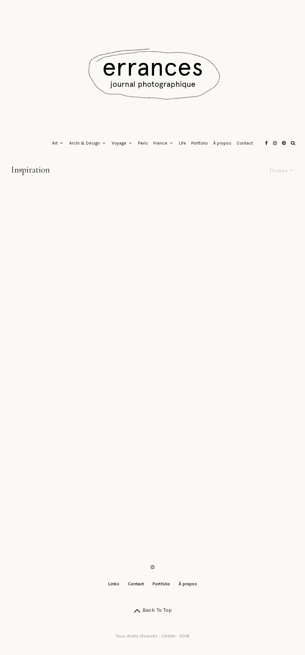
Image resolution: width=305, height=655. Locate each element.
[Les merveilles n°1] (250, 491)
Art (55, 143)
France (160, 143)
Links (113, 583)
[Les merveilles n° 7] (250, 320)
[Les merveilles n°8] (152, 320)
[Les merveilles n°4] (250, 405)
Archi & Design (84, 143)
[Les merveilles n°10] (250, 235)
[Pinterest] (283, 143)
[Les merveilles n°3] (54, 491)
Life (182, 143)
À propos (222, 143)
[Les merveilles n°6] (54, 405)
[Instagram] (274, 143)
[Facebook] (266, 143)
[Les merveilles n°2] (152, 491)
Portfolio (199, 143)
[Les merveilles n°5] (152, 405)
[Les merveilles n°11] (152, 235)
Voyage (119, 143)
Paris (143, 143)
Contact (245, 143)
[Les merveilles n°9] (54, 320)
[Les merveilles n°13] (54, 235)
